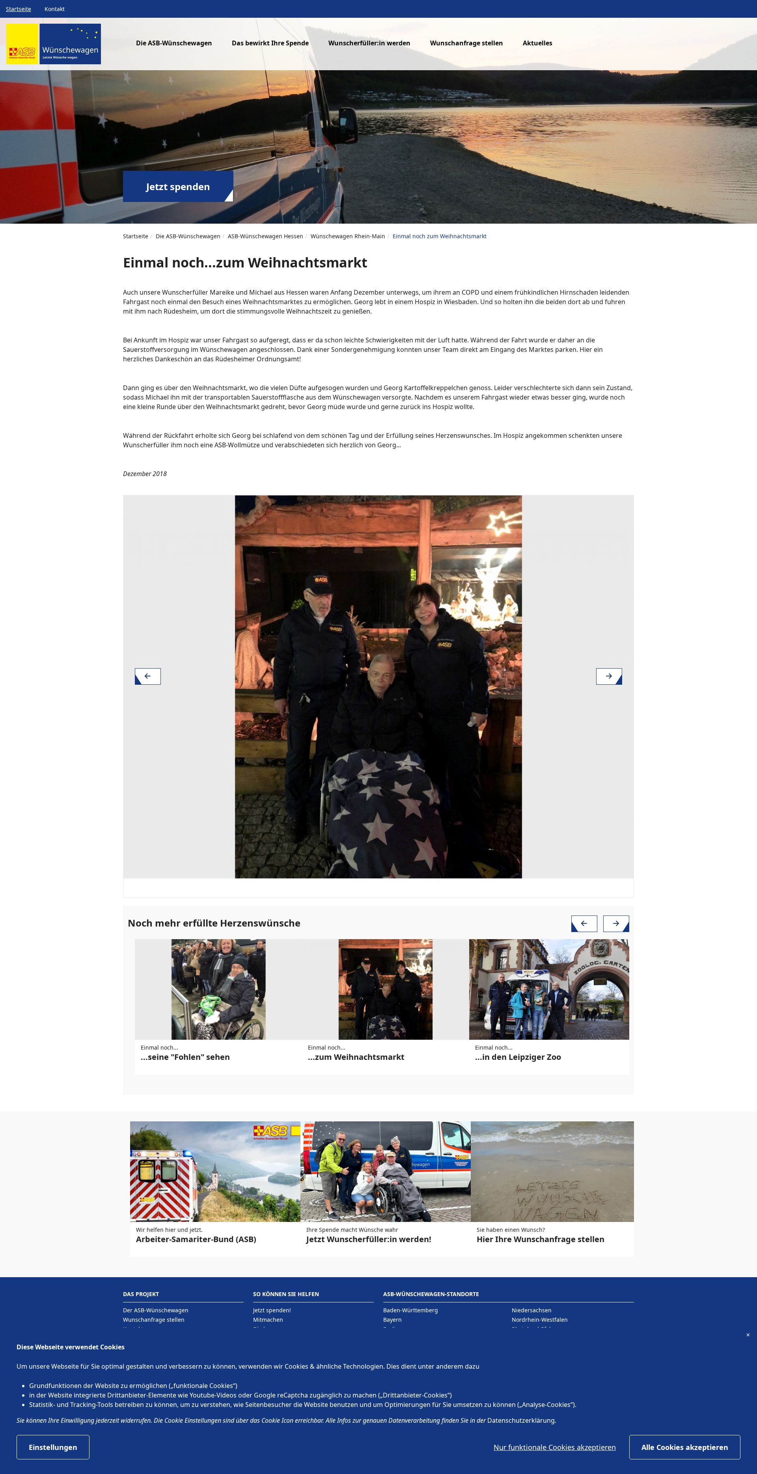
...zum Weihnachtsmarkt (356, 1057)
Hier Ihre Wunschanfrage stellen (540, 1239)
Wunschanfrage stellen (466, 43)
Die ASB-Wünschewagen (188, 236)
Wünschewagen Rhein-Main (348, 236)
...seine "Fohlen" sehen (185, 1057)
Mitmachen (268, 1319)
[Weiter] (609, 676)
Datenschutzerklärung (521, 1420)
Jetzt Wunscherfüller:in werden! (368, 1239)
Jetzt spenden (178, 186)
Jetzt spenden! (272, 1310)
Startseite (18, 9)
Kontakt (55, 9)
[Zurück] (148, 676)
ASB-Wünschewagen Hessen (265, 236)
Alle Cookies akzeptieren (684, 1447)
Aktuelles (537, 43)
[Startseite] (53, 47)
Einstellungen (53, 1447)
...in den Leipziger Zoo (518, 1057)
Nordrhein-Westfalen (540, 1319)
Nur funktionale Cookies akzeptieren (555, 1447)
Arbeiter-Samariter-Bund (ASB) (196, 1239)
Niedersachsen (532, 1310)
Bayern (392, 1319)
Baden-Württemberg (410, 1310)
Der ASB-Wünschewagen (155, 1310)
